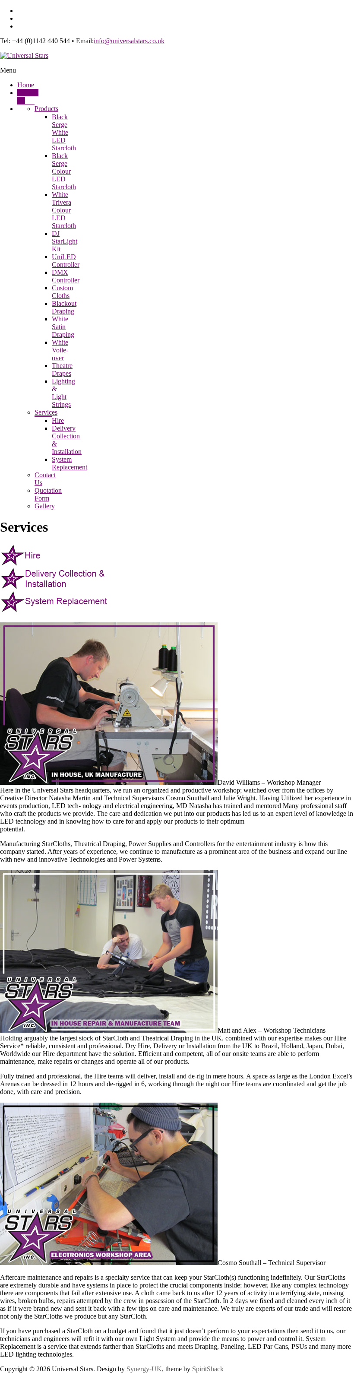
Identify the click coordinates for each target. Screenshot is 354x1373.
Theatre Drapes (62, 369)
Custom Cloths (62, 291)
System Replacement (69, 463)
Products (46, 108)
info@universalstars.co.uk (129, 40)
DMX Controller (65, 276)
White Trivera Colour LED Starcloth (64, 210)
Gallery (45, 506)
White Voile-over (60, 350)
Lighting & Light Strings (63, 392)
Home (25, 85)
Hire (58, 420)
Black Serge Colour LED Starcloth (64, 171)
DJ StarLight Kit (64, 241)
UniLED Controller (65, 260)
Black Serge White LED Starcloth (64, 132)
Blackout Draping (64, 307)
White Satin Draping (63, 326)
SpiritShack (208, 1369)
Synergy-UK (144, 1369)
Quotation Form (48, 494)
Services (46, 412)
